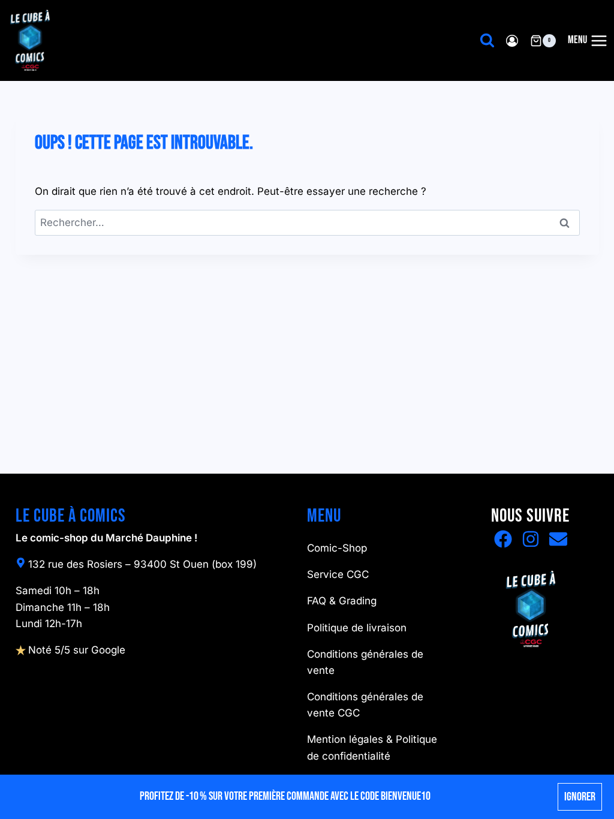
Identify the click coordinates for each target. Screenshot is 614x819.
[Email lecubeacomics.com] (558, 539)
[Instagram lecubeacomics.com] (531, 539)
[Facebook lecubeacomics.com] (503, 539)
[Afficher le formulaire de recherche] (487, 40)
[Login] (512, 40)
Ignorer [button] (579, 797)
